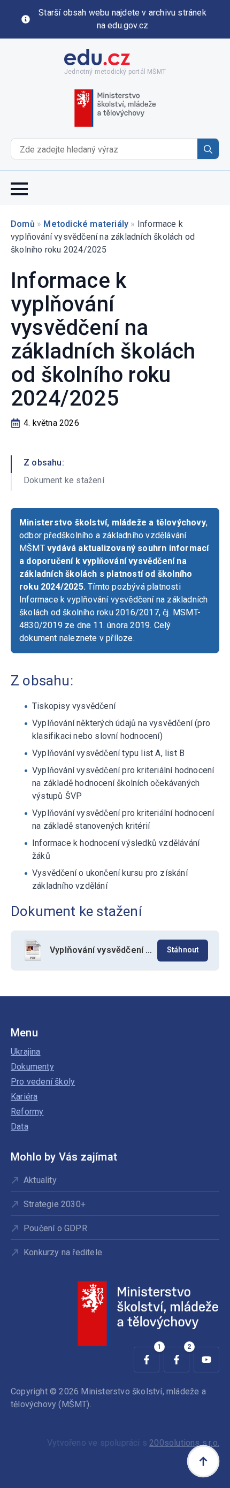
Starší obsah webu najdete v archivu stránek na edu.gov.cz (122, 18)
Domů (23, 224)
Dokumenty (32, 1067)
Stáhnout (183, 950)
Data (19, 1126)
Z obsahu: (44, 462)
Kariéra (24, 1097)
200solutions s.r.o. (184, 1443)
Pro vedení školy (43, 1082)
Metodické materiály (85, 224)
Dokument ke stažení (64, 480)
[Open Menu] (19, 187)
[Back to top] (203, 1461)
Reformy (27, 1112)
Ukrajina (26, 1052)
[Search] (208, 149)
